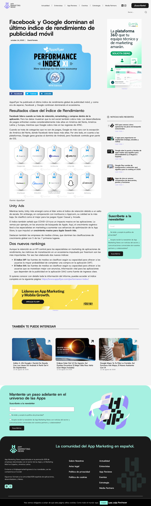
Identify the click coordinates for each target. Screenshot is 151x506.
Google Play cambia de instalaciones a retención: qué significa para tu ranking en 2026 (128, 167)
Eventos (85, 5)
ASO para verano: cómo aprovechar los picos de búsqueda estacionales (128, 127)
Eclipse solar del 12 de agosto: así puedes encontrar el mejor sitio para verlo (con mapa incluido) (75, 365)
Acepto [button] (103, 503)
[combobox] (134, 12)
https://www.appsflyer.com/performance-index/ (65, 279)
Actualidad (45, 5)
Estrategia (96, 5)
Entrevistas (58, 5)
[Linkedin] (122, 5)
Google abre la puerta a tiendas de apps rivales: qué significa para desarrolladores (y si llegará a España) (128, 153)
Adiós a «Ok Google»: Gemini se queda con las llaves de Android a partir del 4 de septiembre (30, 365)
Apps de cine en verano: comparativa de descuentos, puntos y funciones (126, 180)
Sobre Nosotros (76, 460)
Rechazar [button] (122, 502)
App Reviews (72, 5)
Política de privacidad (79, 471)
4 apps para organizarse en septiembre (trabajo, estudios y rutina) (127, 140)
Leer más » (119, 131)
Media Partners (111, 5)
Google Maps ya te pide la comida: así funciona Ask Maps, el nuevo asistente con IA (117, 365)
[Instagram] (125, 5)
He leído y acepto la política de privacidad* (28, 415)
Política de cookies (78, 477)
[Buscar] (146, 12)
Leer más (112, 502)
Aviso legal (74, 466)
